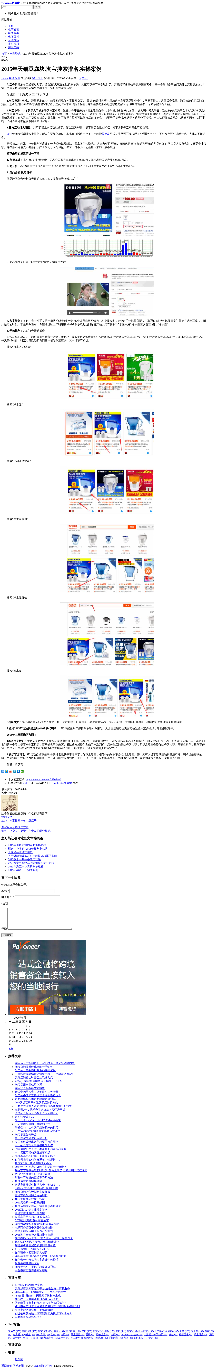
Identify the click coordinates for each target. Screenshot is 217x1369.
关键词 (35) (152, 1338)
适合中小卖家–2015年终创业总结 (27, 848)
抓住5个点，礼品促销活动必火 (33, 1163)
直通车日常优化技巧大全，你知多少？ (38, 1184)
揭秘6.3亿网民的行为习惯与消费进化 (37, 1241)
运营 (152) (98, 1331)
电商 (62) (115, 1334)
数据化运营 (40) (89, 1338)
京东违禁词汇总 (24, 1116)
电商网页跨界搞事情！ (28, 1317)
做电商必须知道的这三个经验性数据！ (38, 1095)
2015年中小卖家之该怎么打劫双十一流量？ (40, 1166)
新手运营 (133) (146, 1331)
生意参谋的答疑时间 (27, 1263)
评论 (4, 928)
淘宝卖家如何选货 (26, 1134)
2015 (9, 133)
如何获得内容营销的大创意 (31, 1252)
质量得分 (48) (201, 1334)
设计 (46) (17, 1338)
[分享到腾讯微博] (14, 771)
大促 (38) (128, 1338)
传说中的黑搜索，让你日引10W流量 (36, 1091)
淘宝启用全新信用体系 (28, 1084)
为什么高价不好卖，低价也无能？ (35, 1156)
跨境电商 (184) (73, 1331)
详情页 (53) (162, 1334)
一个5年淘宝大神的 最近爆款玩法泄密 (37, 1131)
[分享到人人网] (18, 771)
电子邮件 (7, 897)
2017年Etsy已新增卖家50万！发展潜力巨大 (40, 1292)
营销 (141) (121, 1331)
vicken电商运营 (63, 783)
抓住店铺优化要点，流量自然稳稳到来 (38, 1206)
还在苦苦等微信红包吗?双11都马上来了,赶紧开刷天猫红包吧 (51, 1170)
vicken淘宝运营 (43, 1365)
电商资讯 (13, 29)
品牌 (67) (90, 1334)
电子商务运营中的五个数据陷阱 (34, 1227)
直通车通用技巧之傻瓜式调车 (32, 1216)
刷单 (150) (109, 1331)
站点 (4, 903)
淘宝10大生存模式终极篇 (30, 1088)
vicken (4, 78)
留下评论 (37, 78)
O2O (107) (173, 1331)
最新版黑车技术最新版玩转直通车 (35, 1098)
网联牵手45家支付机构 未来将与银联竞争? (40, 1302)
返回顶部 (6, 1365)
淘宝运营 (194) (45, 1331)
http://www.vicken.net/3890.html (43, 779)
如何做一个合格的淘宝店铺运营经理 (36, 1259)
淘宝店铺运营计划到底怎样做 (32, 1191)
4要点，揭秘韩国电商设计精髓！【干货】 (40, 1081)
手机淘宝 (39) (115, 1338)
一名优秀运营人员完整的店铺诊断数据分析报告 (43, 1106)
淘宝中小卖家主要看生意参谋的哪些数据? (26, 830)
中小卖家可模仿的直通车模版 (32, 1152)
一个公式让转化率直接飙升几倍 (34, 1145)
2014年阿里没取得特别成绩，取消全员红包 (40, 1256)
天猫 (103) (184, 1331)
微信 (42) (38, 1338)
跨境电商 (13, 47)
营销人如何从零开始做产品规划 (34, 1231)
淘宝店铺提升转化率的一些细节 (34, 1066)
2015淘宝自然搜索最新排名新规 (34, 1234)
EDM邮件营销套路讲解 (29, 1284)
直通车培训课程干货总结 (30, 1213)
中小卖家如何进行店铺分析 (31, 1138)
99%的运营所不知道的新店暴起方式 (36, 1102)
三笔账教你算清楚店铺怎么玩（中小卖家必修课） (45, 1073)
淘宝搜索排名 (17, 820)
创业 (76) (30, 1334)
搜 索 (37, 7)
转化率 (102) (197, 1331)
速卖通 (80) (19, 1334)
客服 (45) (28, 1338)
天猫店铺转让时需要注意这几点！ (35, 1077)
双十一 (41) (64, 1338)
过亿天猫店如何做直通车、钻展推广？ (38, 1159)
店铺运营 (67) (103, 1334)
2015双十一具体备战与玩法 (24, 859)
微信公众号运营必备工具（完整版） (36, 1113)
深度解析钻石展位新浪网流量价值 (35, 1245)
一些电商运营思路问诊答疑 (31, 1270)
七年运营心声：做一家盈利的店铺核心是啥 (40, 1148)
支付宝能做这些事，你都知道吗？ (35, 1309)
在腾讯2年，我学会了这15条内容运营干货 (40, 1109)
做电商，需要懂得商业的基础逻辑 (35, 1070)
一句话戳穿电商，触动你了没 (32, 1123)
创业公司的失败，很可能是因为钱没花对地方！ (43, 1313)
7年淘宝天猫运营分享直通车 (32, 1220)
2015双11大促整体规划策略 (31, 1209)
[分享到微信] (22, 771)
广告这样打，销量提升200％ (32, 1249)
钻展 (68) (65, 1334)
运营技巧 (13, 40)
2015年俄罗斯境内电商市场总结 (27, 845)
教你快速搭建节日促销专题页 (32, 1174)
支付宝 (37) (139, 1338)
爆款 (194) (59, 1331)
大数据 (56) (150, 1334)
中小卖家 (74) (43, 1334)
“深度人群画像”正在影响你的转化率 (36, 1188)
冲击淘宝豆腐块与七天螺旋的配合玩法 (31, 863)
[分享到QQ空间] (6, 771)
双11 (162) (87, 1331)
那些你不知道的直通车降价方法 (34, 1177)
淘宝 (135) (132, 1331)
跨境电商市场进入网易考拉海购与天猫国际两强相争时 (47, 1306)
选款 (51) (173, 1334)
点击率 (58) (137, 1334)
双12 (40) (75, 1338)
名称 (5, 890)
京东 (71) (55, 1334)
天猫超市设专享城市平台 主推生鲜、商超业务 (42, 1288)
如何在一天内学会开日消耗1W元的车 (37, 1299)
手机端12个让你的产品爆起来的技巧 (36, 1127)
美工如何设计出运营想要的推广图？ (36, 1141)
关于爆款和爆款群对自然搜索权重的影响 (32, 855)
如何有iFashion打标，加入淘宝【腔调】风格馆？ (44, 1238)
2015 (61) (126, 1334)
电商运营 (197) (29, 1331)
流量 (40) (103, 1338)
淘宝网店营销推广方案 (14, 827)
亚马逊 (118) (160, 1331)
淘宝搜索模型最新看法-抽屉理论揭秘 (37, 1224)
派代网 (19, 1359)
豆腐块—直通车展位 (20, 852)
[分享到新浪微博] (10, 771)
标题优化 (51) (186, 1334)
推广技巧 (13, 43)
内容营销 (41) (50, 1338)
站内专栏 (6, 817)
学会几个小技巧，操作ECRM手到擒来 (38, 1120)
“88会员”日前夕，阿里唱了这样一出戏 (38, 1295)
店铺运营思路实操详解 (28, 1181)
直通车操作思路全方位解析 (31, 1195)
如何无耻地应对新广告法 (30, 1199)
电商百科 (13, 36)
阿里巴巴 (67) (78, 1334)
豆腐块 (106, 133)
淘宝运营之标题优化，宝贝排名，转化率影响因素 (45, 1063)
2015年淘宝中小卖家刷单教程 (25, 866)
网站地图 (18, 1365)
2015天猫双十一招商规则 (23, 870)
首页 (11, 25)
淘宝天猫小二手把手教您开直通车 (35, 1266)
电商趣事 (13, 33)
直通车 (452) (14, 1331)
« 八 (11, 1048)
